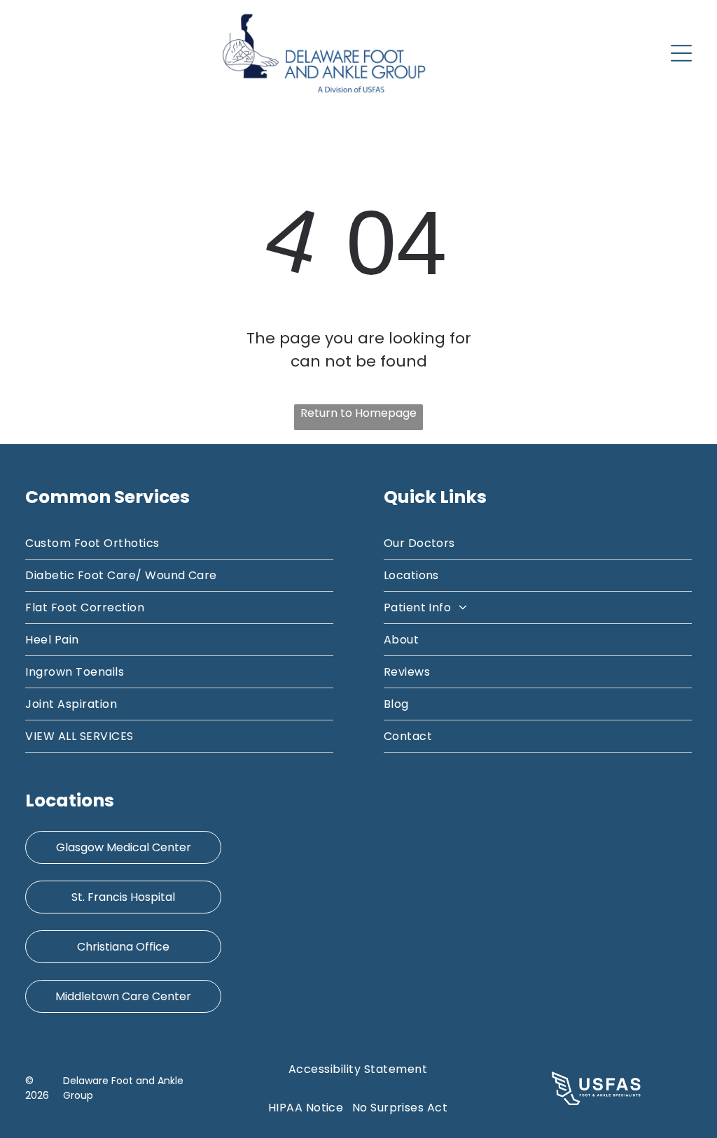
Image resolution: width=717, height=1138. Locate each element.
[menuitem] (179, 543)
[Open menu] (681, 53)
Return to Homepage (358, 413)
